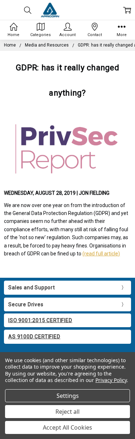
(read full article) (101, 253)
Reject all (67, 412)
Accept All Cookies (67, 427)
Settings (68, 396)
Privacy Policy (111, 380)
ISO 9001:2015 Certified (40, 320)
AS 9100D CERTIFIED (34, 336)
